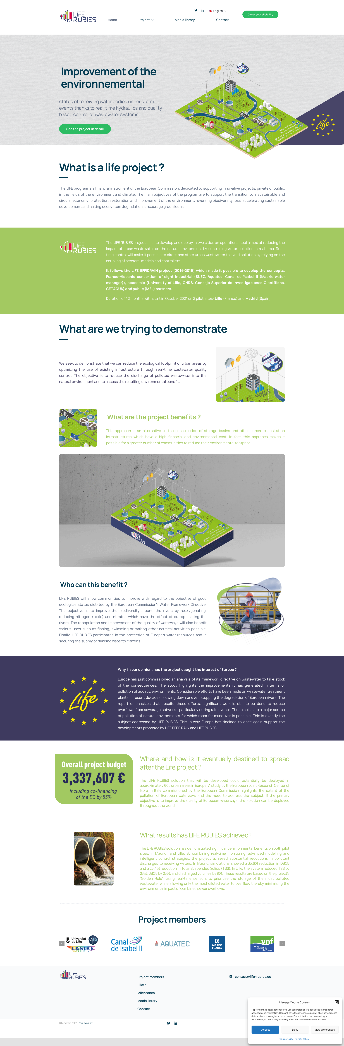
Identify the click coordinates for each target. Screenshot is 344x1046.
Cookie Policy (286, 1038)
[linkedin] (202, 10)
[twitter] (196, 10)
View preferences (324, 1029)
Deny (295, 1029)
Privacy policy (302, 1038)
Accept (265, 1029)
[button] (337, 1002)
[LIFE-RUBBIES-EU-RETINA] (78, 10)
